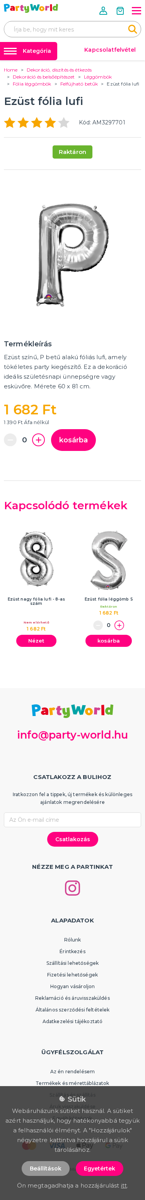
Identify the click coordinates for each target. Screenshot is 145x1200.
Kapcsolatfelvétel (110, 49)
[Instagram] (72, 888)
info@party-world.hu (72, 734)
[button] (104, 11)
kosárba (73, 440)
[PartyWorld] (31, 8)
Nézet (36, 641)
